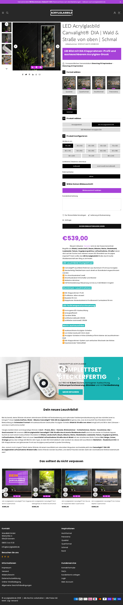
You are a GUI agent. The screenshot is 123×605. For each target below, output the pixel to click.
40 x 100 (80, 146)
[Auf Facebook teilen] (23, 74)
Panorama (113, 92)
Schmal (70, 112)
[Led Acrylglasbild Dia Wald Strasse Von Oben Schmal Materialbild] (6, 49)
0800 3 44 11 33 (8, 543)
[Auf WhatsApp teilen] (36, 74)
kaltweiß (76, 166)
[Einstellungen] (115, 13)
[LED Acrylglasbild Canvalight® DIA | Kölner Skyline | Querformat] (106, 483)
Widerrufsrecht (8, 575)
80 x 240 (111, 156)
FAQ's (64, 571)
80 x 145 (68, 151)
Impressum (6, 567)
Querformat (84, 92)
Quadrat (69, 92)
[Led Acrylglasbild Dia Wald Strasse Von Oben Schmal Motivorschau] (6, 38)
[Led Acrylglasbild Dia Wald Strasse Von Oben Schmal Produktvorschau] (6, 27)
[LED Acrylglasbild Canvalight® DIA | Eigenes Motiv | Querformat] (17, 483)
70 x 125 (115, 146)
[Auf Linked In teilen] (33, 74)
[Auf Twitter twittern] (26, 74)
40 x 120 (103, 146)
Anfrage (68, 220)
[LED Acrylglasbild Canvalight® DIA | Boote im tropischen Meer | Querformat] (76, 483)
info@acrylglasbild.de (11, 547)
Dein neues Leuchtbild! (60, 410)
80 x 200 (72, 156)
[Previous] (15, 46)
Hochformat (98, 92)
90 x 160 (103, 151)
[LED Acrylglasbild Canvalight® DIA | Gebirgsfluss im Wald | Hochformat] (47, 483)
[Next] (57, 46)
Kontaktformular (68, 567)
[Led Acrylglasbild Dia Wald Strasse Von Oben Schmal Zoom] (6, 59)
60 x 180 (115, 151)
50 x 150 (79, 151)
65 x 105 (91, 146)
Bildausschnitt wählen (92, 190)
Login (64, 578)
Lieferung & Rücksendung (100, 215)
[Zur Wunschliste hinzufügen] (5, 490)
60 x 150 (91, 151)
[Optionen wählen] (5, 494)
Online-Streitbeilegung (11, 582)
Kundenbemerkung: (70, 196)
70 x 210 (91, 156)
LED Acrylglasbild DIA (106, 124)
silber (91, 176)
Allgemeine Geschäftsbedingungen (17, 585)
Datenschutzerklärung (11, 578)
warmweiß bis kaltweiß (106, 166)
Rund (64, 551)
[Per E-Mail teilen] (39, 74)
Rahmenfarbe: (68, 172)
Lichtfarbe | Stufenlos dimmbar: (74, 162)
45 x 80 (68, 146)
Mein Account (67, 582)
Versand (87, 246)
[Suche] (7, 13)
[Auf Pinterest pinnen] (29, 74)
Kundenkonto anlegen (71, 575)
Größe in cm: (67, 141)
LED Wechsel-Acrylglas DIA (91, 129)
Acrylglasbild (77, 124)
